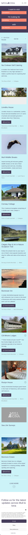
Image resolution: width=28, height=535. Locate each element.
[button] (26, 510)
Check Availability (9, 305)
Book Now (7, 122)
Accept (14, 521)
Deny (14, 525)
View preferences (14, 529)
